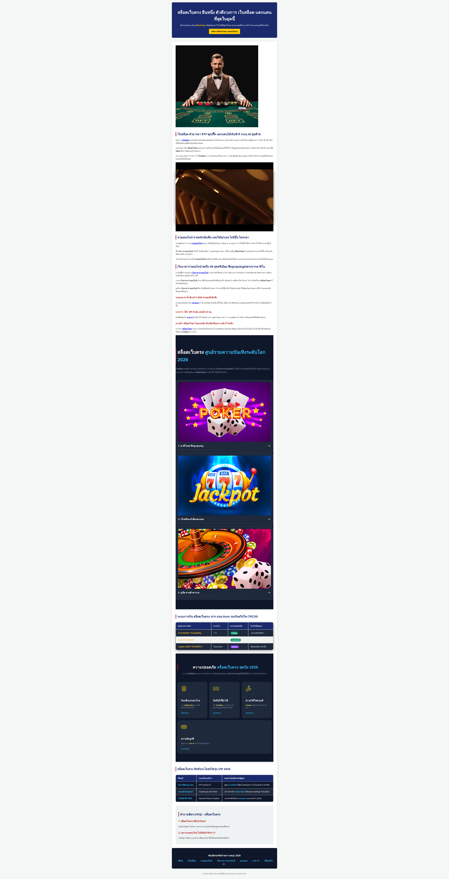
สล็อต (180, 860)
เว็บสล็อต (192, 860)
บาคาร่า (256, 860)
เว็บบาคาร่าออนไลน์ (226, 860)
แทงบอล (244, 860)
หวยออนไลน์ (206, 860)
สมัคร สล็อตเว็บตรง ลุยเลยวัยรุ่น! (224, 31)
